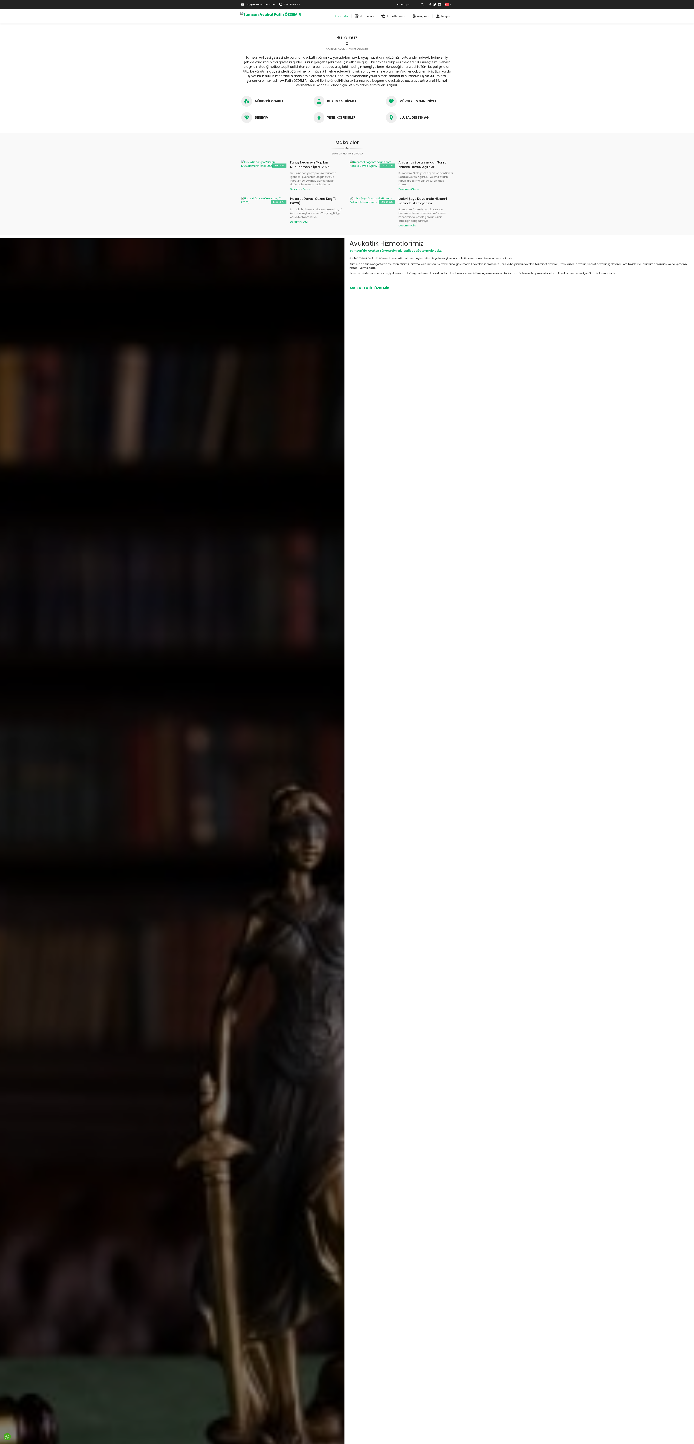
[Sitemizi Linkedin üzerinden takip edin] (439, 4)
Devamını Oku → (300, 189)
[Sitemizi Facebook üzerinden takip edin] (430, 4)
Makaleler (365, 16)
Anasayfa (341, 16)
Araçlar (422, 16)
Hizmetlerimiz (395, 16)
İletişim (445, 16)
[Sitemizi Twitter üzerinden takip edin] (434, 4)
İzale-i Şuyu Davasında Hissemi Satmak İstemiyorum (423, 201)
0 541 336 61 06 (292, 4)
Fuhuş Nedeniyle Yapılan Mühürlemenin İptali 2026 (309, 164)
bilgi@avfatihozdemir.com (261, 4)
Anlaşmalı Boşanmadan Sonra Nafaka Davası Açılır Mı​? (423, 164)
